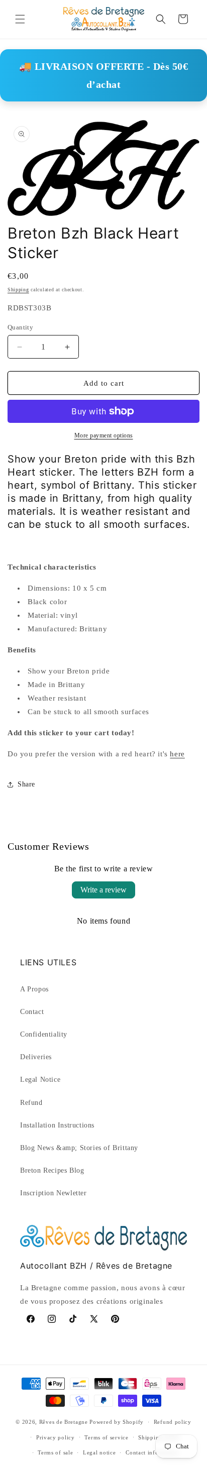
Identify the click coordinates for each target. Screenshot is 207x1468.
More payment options (103, 435)
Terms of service (106, 1437)
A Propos (34, 989)
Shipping (18, 289)
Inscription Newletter (53, 1193)
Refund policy (172, 1422)
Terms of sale (55, 1452)
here (177, 754)
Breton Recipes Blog (52, 1170)
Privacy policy (55, 1437)
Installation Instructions (57, 1125)
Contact (32, 1011)
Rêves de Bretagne (63, 1422)
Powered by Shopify (116, 1422)
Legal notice (99, 1452)
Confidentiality (43, 1034)
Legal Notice (40, 1079)
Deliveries (36, 1057)
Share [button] (26, 784)
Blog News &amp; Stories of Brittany (79, 1148)
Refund (31, 1102)
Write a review (103, 889)
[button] (20, 19)
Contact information (152, 1452)
